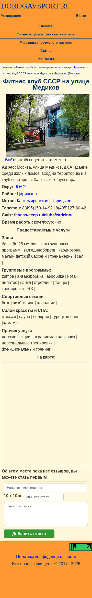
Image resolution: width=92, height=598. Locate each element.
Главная (46, 26)
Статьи (46, 51)
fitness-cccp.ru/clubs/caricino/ (42, 215)
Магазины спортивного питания (46, 42)
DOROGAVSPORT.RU (36, 6)
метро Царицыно (75, 67)
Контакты (46, 59)
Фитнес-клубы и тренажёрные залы (46, 34)
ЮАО (21, 187)
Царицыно (27, 194)
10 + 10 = (12, 496)
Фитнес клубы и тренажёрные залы (38, 67)
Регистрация (11, 16)
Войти (81, 16)
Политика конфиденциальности (46, 556)
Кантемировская (32, 201)
